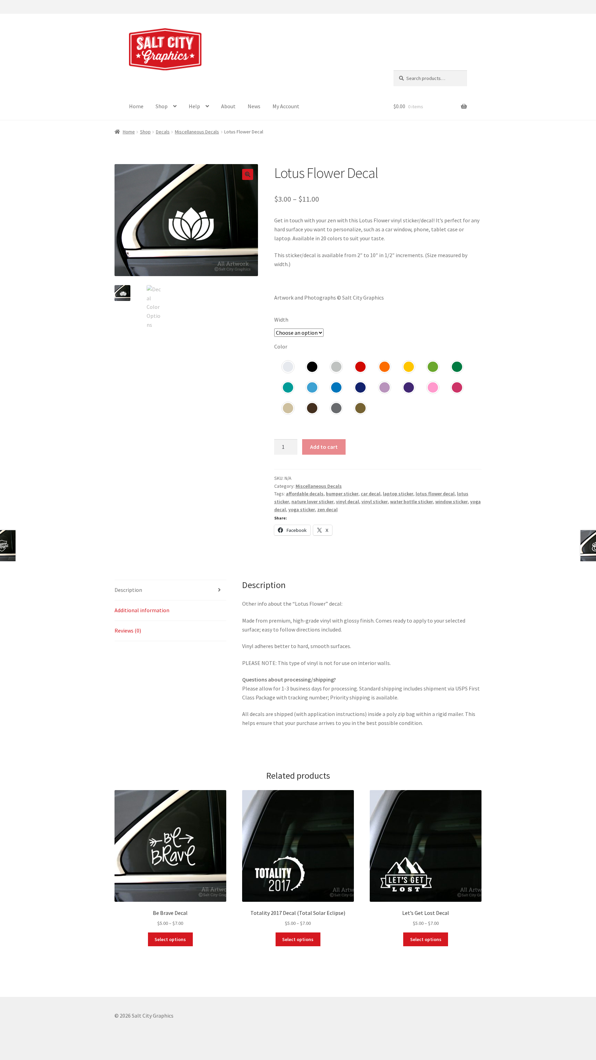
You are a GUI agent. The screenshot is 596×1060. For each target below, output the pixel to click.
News (254, 106)
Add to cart (324, 446)
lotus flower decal (435, 494)
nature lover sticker (312, 501)
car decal (370, 494)
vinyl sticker (374, 501)
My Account (285, 106)
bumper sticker (342, 494)
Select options (170, 939)
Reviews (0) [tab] (128, 630)
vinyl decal (347, 501)
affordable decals (305, 494)
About (228, 106)
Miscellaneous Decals (197, 132)
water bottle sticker (411, 501)
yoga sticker (301, 509)
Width (281, 319)
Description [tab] (128, 589)
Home (136, 106)
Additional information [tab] (142, 610)
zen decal (327, 509)
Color (280, 346)
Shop (162, 106)
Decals (163, 132)
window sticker (451, 501)
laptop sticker (398, 494)
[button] (247, 174)
